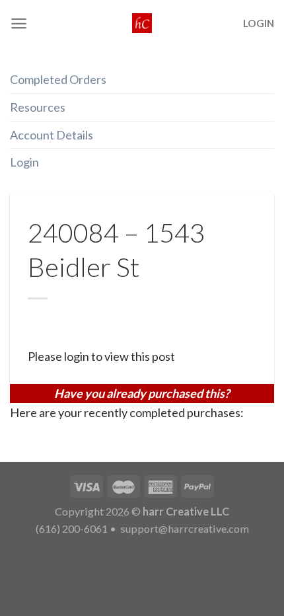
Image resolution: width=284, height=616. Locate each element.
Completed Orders (58, 79)
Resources (37, 107)
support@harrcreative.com (183, 528)
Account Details (51, 135)
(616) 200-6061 (72, 528)
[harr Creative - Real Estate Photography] (142, 23)
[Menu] (19, 23)
